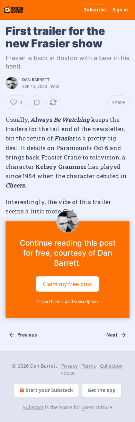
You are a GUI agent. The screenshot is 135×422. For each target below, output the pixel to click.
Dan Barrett (36, 79)
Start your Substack (49, 390)
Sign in (120, 10)
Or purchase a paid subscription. (67, 301)
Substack (33, 407)
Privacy (69, 366)
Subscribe (95, 10)
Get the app (102, 390)
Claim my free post (67, 284)
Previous (27, 335)
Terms (89, 366)
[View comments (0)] (37, 102)
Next (112, 335)
